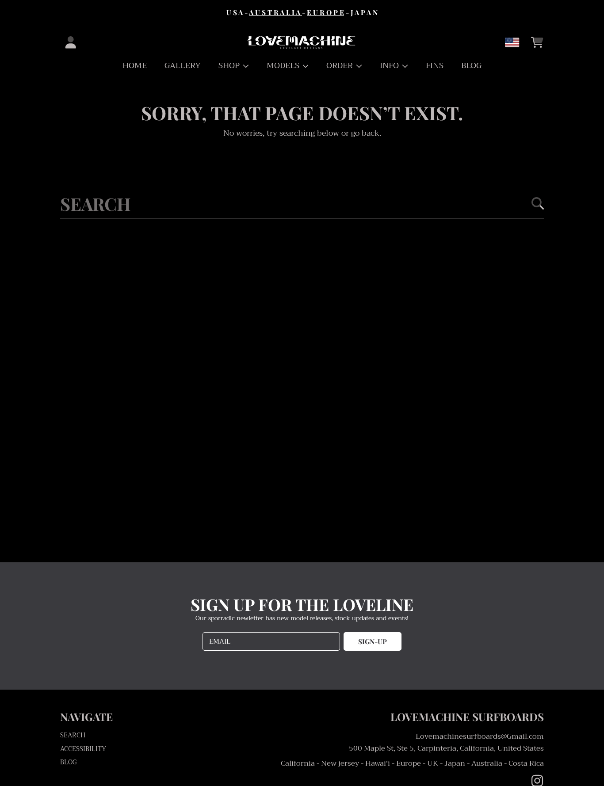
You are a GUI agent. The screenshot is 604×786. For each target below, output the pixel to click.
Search (72, 735)
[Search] (537, 203)
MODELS (284, 65)
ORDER (340, 65)
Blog (68, 762)
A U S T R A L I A (275, 12)
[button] (537, 42)
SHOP (230, 65)
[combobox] (302, 203)
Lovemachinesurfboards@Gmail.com (480, 736)
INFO (390, 65)
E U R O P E (325, 12)
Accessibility (83, 749)
